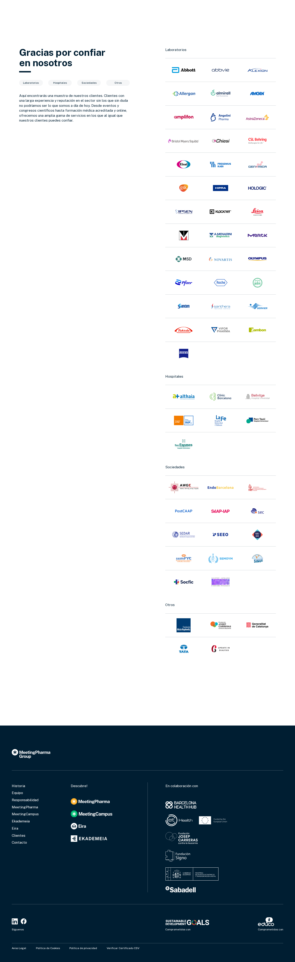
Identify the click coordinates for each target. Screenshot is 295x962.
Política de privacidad (83, 948)
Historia (18, 786)
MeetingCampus (25, 814)
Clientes (18, 835)
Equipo (17, 793)
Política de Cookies (48, 948)
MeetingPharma (25, 807)
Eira (15, 828)
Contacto (19, 842)
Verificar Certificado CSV (123, 948)
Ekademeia (21, 821)
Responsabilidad (25, 800)
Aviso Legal (19, 948)
